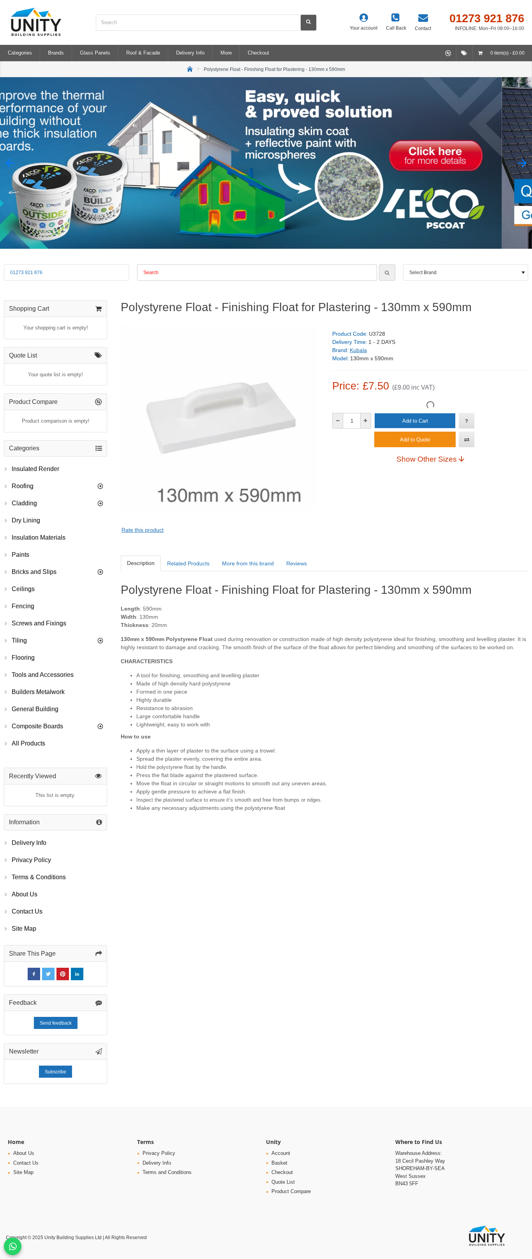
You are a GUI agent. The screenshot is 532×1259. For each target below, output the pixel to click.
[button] (10, 163)
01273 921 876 (26, 272)
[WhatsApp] (12, 1246)
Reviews (296, 563)
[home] (190, 68)
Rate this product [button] (143, 530)
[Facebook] (34, 974)
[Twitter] (48, 974)
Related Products (188, 563)
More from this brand (248, 563)
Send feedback (56, 1023)
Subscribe (55, 1072)
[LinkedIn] (77, 974)
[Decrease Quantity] (338, 420)
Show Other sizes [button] (426, 459)
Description (141, 563)
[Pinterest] (62, 974)
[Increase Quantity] (365, 420)
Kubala (358, 350)
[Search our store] (308, 22)
